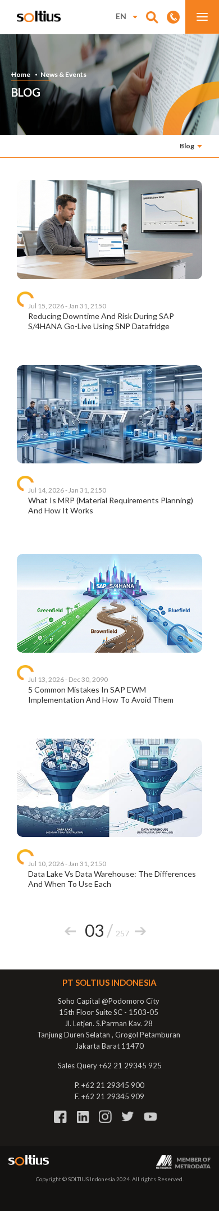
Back (70, 931)
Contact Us (173, 17)
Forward (140, 931)
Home (20, 74)
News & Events (63, 74)
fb (60, 1116)
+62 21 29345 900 (112, 1085)
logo (39, 16)
